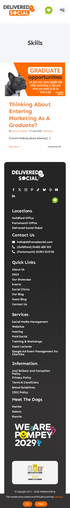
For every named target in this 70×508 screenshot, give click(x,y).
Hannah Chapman (19, 131)
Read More (14, 146)
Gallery (39, 79)
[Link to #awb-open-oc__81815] (62, 10)
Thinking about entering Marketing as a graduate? (31, 79)
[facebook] (13, 189)
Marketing (47, 131)
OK (27, 504)
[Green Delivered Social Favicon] (49, 7)
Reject (41, 504)
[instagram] (25, 189)
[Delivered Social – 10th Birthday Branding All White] (28, 171)
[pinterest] (31, 189)
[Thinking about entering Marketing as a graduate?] (35, 79)
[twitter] (19, 189)
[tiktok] (38, 189)
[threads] (50, 189)
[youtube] (56, 189)
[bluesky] (44, 189)
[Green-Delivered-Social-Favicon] (55, 198)
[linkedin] (13, 195)
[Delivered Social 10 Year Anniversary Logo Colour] (19, 4)
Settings (58, 497)
